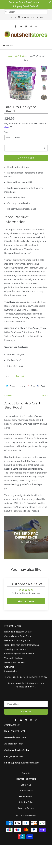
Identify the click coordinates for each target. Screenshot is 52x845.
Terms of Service (26, 808)
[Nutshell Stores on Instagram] (31, 26)
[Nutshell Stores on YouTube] (21, 26)
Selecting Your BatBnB (15, 649)
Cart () (24, 17)
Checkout (37, 17)
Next (44, 395)
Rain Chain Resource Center (17, 631)
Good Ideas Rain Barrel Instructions (21, 645)
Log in (12, 17)
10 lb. (17, 137)
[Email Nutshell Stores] (36, 26)
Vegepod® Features (13, 658)
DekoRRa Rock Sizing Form (17, 640)
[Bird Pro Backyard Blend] (21, 82)
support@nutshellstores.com (25, 762)
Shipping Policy (26, 802)
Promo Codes (10, 671)
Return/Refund (26, 796)
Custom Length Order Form (17, 636)
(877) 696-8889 (16, 756)
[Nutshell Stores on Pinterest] (26, 26)
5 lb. (8, 137)
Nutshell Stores (29, 815)
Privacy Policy (26, 790)
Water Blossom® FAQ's (15, 662)
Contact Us (26, 784)
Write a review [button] (26, 601)
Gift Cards (9, 666)
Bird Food (20, 376)
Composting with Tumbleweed (19, 653)
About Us (26, 773)
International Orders (26, 778)
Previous (9, 395)
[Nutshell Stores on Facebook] (15, 26)
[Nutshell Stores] (26, 35)
